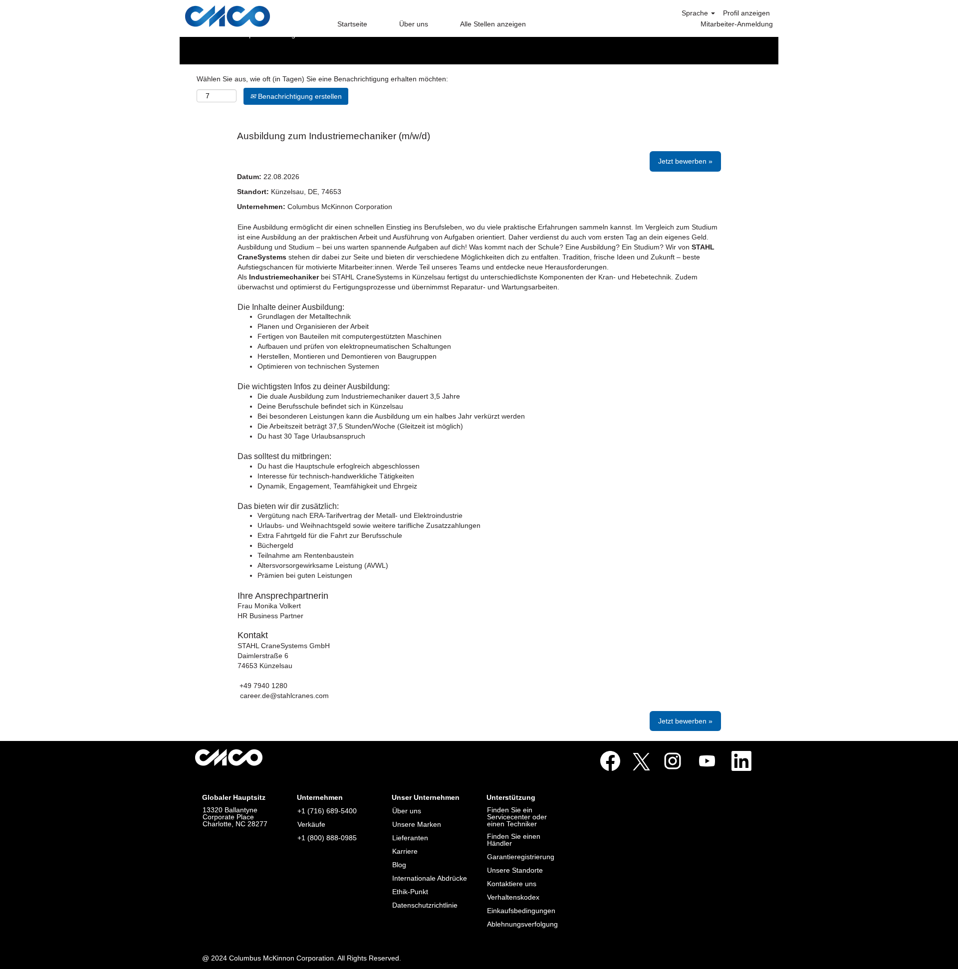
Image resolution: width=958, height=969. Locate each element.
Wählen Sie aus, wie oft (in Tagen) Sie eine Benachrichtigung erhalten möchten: (322, 79)
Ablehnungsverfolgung (522, 924)
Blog (399, 865)
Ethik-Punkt (410, 892)
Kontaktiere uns (511, 884)
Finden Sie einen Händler (513, 839)
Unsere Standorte (515, 870)
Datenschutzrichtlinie (425, 905)
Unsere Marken (416, 824)
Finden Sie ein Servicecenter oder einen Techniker (517, 817)
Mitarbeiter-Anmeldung (737, 24)
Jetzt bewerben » (685, 161)
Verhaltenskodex (513, 897)
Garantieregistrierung (520, 857)
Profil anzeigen (746, 13)
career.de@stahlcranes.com (284, 696)
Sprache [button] (696, 13)
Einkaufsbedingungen (521, 911)
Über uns (413, 24)
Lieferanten (410, 838)
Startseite (352, 24)
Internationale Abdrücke (429, 878)
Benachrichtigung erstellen (299, 96)
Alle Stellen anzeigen (493, 24)
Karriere (405, 851)
